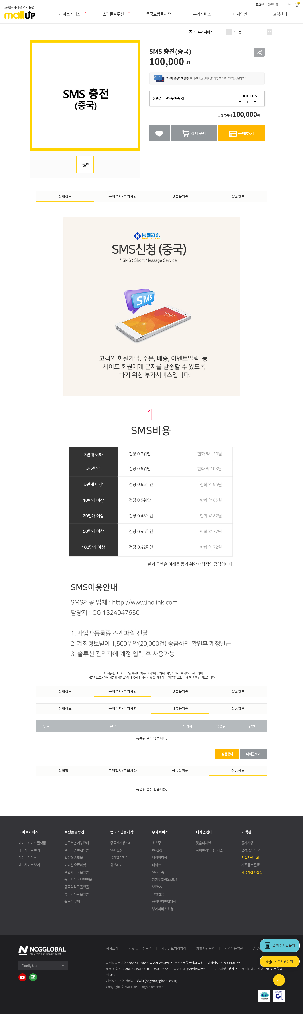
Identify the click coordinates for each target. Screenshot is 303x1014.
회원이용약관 (233, 948)
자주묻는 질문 (250, 864)
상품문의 (180, 196)
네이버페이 (159, 857)
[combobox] (213, 32)
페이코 (156, 864)
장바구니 (199, 133)
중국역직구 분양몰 (76, 894)
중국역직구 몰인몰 (76, 886)
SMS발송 (158, 872)
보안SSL (157, 886)
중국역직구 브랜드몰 (78, 879)
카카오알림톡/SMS (164, 879)
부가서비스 (202, 14)
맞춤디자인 (203, 842)
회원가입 (273, 4)
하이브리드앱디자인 (209, 850)
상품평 (238, 196)
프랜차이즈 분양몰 (76, 872)
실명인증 (158, 894)
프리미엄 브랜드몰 (76, 850)
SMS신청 (116, 850)
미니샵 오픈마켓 (75, 864)
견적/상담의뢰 (251, 850)
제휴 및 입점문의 (140, 948)
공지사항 (247, 842)
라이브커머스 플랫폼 (32, 842)
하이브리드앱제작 (164, 901)
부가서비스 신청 (162, 908)
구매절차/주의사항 (122, 196)
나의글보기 (253, 754)
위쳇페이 (116, 864)
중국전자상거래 (120, 842)
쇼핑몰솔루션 (113, 14)
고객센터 (280, 14)
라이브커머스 (70, 14)
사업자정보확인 (159, 963)
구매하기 (246, 133)
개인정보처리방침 (173, 948)
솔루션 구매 (72, 901)
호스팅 (156, 842)
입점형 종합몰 (73, 857)
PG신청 (157, 850)
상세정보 (65, 196)
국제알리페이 (119, 857)
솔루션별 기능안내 (76, 842)
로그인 (260, 4)
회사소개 (112, 948)
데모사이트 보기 (29, 850)
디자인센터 (242, 14)
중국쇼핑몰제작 (158, 14)
